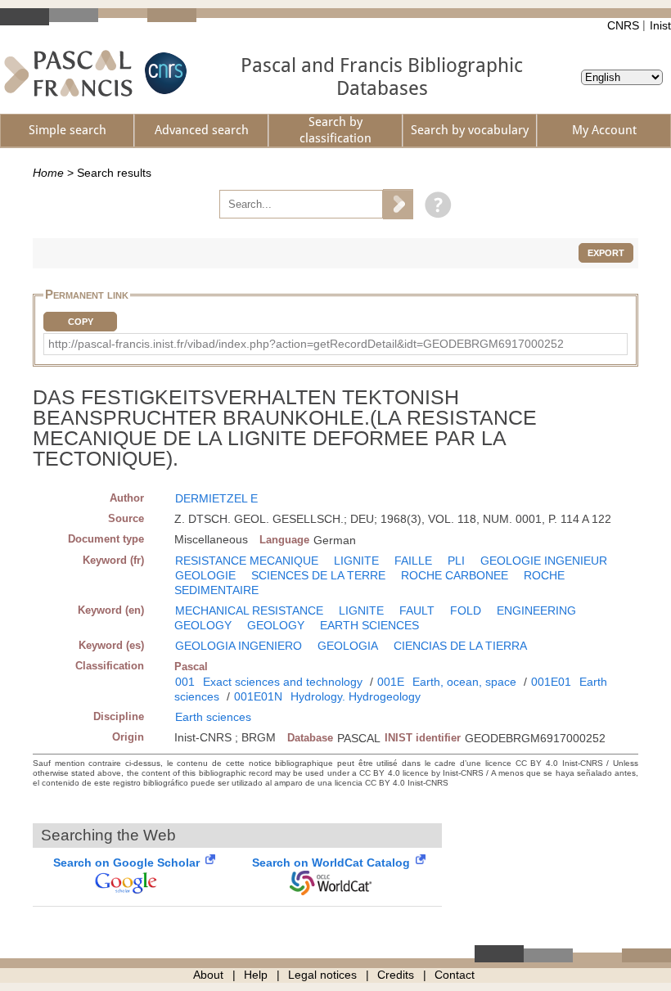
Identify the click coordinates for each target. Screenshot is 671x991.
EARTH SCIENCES (369, 625)
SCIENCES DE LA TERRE (318, 575)
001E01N (258, 696)
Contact (455, 974)
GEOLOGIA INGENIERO (238, 645)
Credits (395, 974)
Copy (80, 322)
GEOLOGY (275, 625)
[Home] (68, 73)
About (208, 974)
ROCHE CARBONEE (454, 575)
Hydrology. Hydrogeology (355, 696)
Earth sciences (213, 716)
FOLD (465, 610)
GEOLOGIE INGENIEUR (543, 560)
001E (390, 681)
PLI (456, 560)
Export (606, 253)
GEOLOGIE (205, 575)
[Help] (434, 203)
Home (48, 172)
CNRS (623, 25)
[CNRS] (164, 73)
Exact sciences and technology (283, 681)
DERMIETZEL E (216, 498)
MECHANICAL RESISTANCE (249, 610)
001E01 (551, 681)
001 (185, 681)
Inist (660, 25)
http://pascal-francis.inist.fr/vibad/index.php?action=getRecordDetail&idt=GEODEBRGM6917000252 (306, 343)
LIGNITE (356, 560)
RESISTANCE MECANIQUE (246, 560)
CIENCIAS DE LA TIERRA (460, 645)
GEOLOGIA (347, 645)
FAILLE (413, 560)
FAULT (417, 610)
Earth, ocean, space (464, 681)
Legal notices (322, 974)
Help (256, 974)
